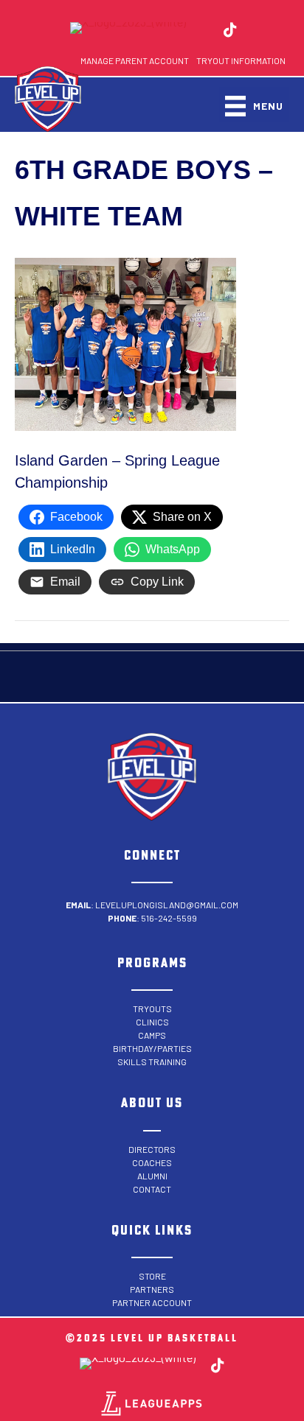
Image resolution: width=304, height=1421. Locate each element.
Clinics (152, 1022)
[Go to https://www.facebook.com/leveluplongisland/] (51, 31)
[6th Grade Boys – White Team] (125, 343)
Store (152, 1276)
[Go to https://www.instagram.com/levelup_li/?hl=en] (204, 31)
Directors (152, 1149)
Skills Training (152, 1061)
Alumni (152, 1176)
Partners (152, 1289)
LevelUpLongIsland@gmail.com (166, 904)
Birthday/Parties (152, 1048)
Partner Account (152, 1302)
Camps (152, 1035)
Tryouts (152, 1008)
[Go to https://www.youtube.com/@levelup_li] (256, 31)
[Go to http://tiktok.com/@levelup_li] (230, 31)
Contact (152, 1189)
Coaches (152, 1162)
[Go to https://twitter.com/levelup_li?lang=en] (128, 28)
